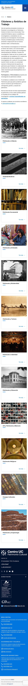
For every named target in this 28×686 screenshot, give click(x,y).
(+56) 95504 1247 (7, 666)
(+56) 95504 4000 (7, 624)
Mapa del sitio (20, 606)
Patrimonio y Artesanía (10, 247)
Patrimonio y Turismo (10, 319)
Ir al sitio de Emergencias (9, 638)
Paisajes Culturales (9, 497)
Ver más (22, 148)
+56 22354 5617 (6, 567)
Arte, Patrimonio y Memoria (11, 426)
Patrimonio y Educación (10, 390)
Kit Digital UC (10, 684)
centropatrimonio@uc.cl (8, 103)
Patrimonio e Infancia (9, 141)
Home (2, 17)
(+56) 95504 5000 (7, 635)
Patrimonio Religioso (9, 461)
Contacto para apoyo (8, 648)
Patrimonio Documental (10, 212)
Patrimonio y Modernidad (11, 283)
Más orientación (7, 651)
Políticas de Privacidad (8, 606)
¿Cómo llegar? (5, 564)
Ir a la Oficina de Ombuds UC (10, 669)
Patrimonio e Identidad (10, 354)
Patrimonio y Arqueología (11, 532)
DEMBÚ (12, 679)
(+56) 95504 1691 (7, 664)
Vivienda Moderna (8, 176)
